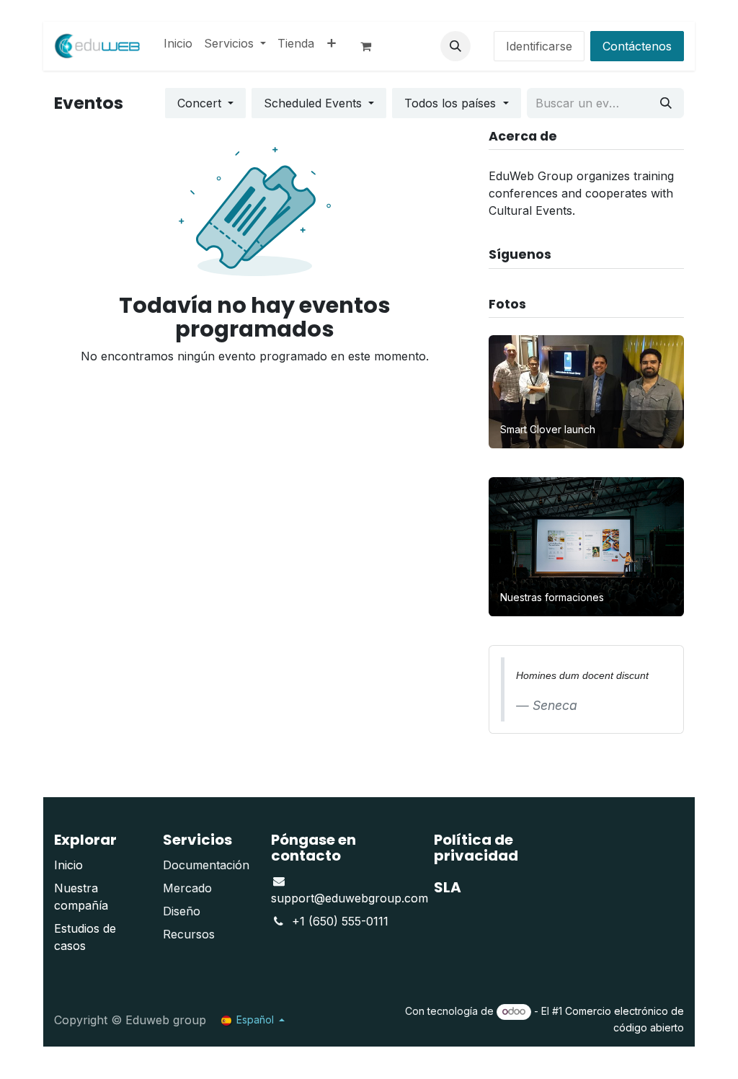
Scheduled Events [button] (314, 103)
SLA (447, 887)
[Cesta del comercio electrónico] (372, 46)
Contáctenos (637, 46)
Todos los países (451, 103)
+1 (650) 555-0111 (340, 921)
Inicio (68, 865)
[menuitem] (178, 43)
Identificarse (539, 46)
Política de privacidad (476, 848)
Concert (201, 103)
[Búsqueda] (666, 103)
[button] (455, 46)
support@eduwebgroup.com (349, 898)
